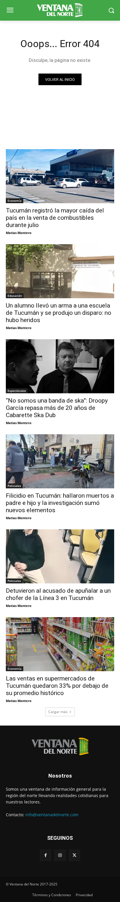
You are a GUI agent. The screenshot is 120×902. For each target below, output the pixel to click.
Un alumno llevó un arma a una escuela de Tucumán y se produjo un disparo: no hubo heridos (58, 313)
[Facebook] (45, 855)
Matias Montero (18, 233)
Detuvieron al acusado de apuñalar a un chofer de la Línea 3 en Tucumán (58, 594)
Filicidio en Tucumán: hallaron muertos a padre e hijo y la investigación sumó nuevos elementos (60, 503)
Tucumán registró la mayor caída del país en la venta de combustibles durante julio (55, 217)
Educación (15, 296)
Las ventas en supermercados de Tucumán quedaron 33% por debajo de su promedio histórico (57, 685)
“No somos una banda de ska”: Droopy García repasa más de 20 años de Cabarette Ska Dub (57, 408)
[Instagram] (60, 855)
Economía (15, 201)
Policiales (14, 486)
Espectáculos (17, 391)
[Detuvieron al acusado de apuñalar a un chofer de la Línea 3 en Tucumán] (60, 556)
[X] (74, 855)
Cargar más (58, 711)
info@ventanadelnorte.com (51, 814)
